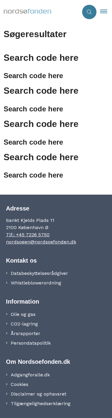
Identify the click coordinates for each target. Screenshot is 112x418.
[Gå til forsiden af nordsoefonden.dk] (39, 12)
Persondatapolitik (31, 343)
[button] (106, 11)
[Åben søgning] (89, 12)
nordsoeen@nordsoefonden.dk (41, 242)
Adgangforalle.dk (30, 375)
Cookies (19, 384)
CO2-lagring (24, 324)
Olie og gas (23, 314)
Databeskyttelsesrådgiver (39, 273)
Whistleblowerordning (36, 283)
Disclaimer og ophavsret (38, 394)
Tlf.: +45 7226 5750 (28, 234)
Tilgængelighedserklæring (40, 403)
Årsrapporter (25, 333)
